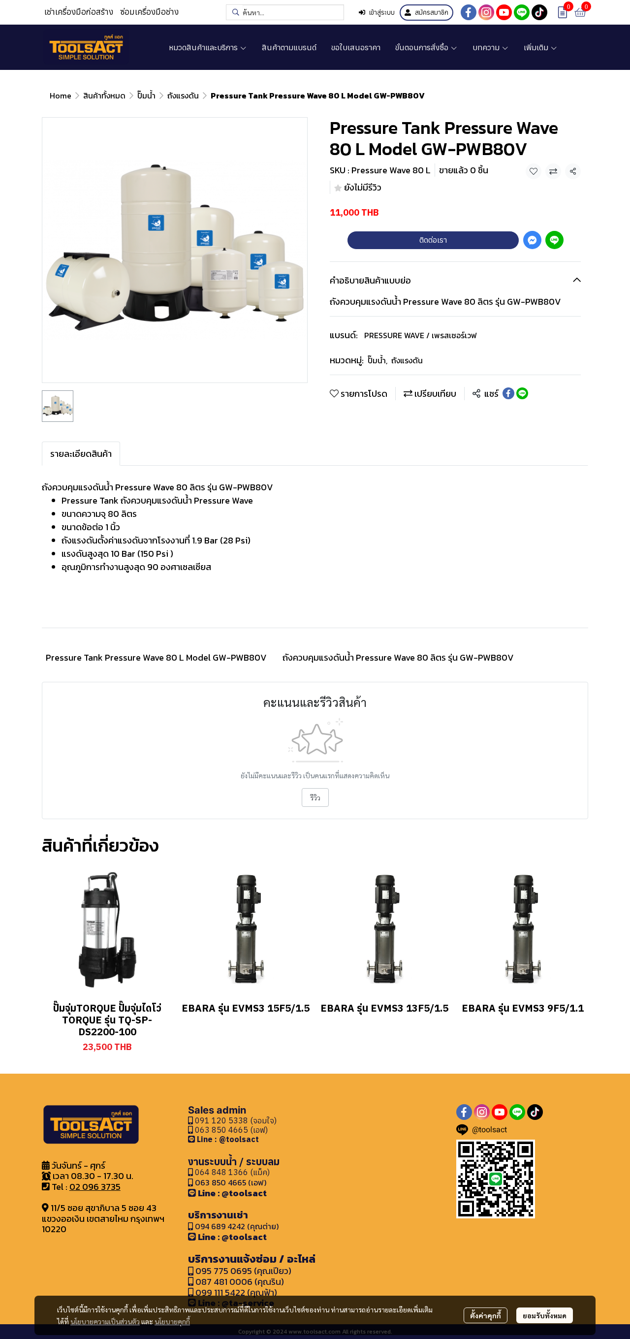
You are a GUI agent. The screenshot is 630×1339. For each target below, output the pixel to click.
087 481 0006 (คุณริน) (239, 1281)
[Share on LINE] (522, 393)
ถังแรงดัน (183, 95)
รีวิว (315, 797)
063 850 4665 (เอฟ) (230, 1130)
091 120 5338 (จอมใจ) (235, 1120)
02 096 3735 (95, 1186)
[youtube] (504, 12)
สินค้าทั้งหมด (104, 95)
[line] (522, 12)
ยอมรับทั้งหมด (545, 1315)
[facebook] (468, 12)
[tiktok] (539, 12)
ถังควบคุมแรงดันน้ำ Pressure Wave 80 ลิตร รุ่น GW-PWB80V (398, 657)
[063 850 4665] (192, 1139)
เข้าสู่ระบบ (382, 12)
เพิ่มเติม (537, 47)
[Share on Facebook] (508, 393)
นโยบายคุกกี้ (172, 1321)
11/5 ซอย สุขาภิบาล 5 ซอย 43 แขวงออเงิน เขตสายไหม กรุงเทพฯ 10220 (103, 1218)
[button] (284, 12)
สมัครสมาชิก (431, 12)
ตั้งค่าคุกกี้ (485, 1315)
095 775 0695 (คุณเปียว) (243, 1270)
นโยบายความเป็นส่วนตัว (105, 1321)
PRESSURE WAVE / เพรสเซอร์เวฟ (420, 335)
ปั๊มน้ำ (146, 95)
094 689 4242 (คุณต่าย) (237, 1226)
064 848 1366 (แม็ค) (232, 1172)
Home (60, 95)
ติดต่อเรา (433, 240)
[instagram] (486, 12)
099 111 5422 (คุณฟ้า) (235, 1292)
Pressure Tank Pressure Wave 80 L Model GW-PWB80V (156, 657)
